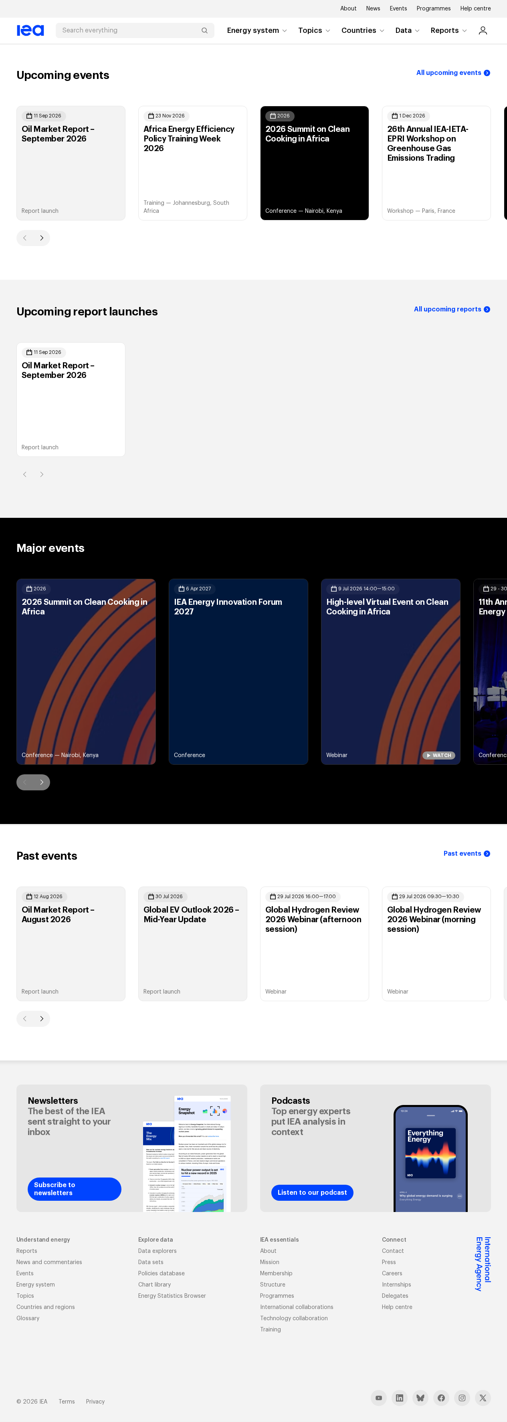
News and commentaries (49, 1262)
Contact (393, 1251)
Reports (445, 30)
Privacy (95, 1402)
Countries (358, 30)
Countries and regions (45, 1307)
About (348, 9)
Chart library (154, 1285)
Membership (276, 1274)
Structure (272, 1285)
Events (398, 9)
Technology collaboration (294, 1318)
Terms (67, 1402)
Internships (396, 1285)
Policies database (161, 1274)
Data (404, 30)
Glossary (27, 1318)
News (373, 9)
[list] (253, 163)
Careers (392, 1274)
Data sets (151, 1262)
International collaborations (296, 1307)
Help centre (476, 9)
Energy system (253, 30)
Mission (269, 1262)
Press (389, 1262)
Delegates (395, 1296)
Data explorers (157, 1251)
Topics (310, 30)
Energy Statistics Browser (172, 1296)
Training (270, 1330)
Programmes (434, 9)
